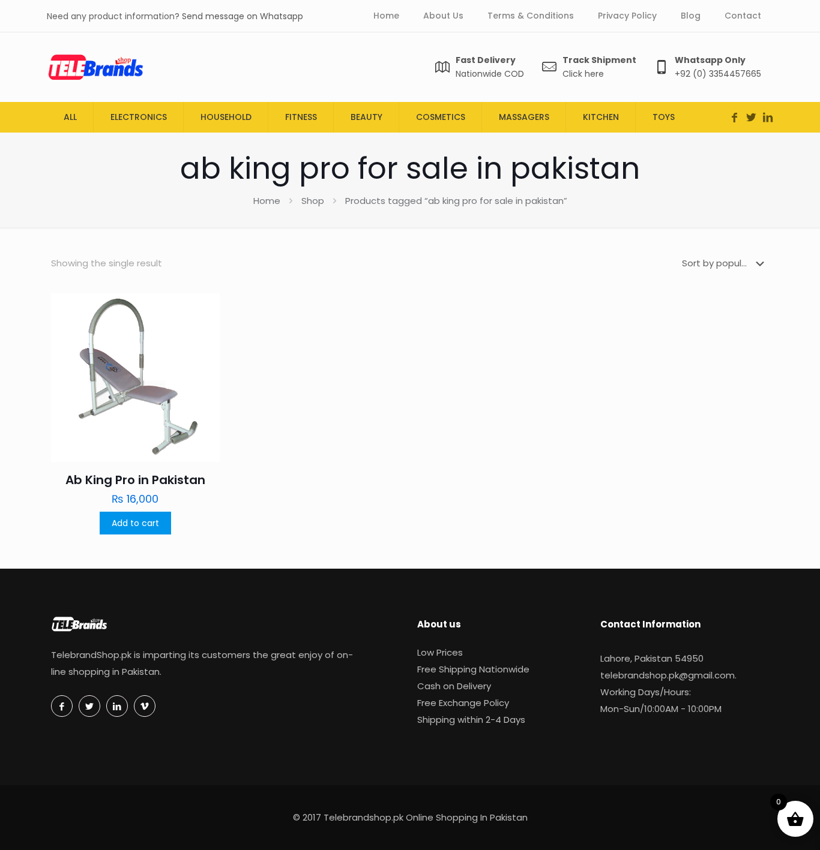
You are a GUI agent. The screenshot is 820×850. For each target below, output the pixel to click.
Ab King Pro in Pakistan (135, 479)
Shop (312, 200)
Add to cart (135, 523)
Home (266, 200)
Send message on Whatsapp (242, 16)
